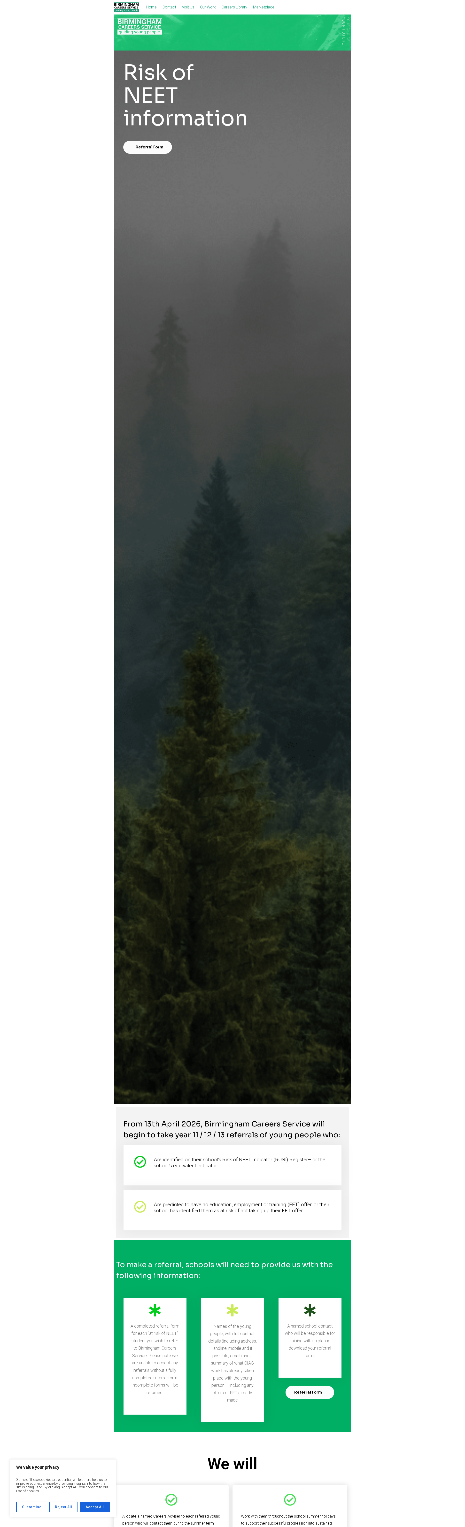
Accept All (95, 1507)
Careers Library (234, 7)
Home (151, 7)
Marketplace (263, 7)
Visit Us (188, 7)
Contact (169, 7)
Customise (31, 1507)
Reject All (63, 1507)
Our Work (208, 7)
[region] (63, 1488)
